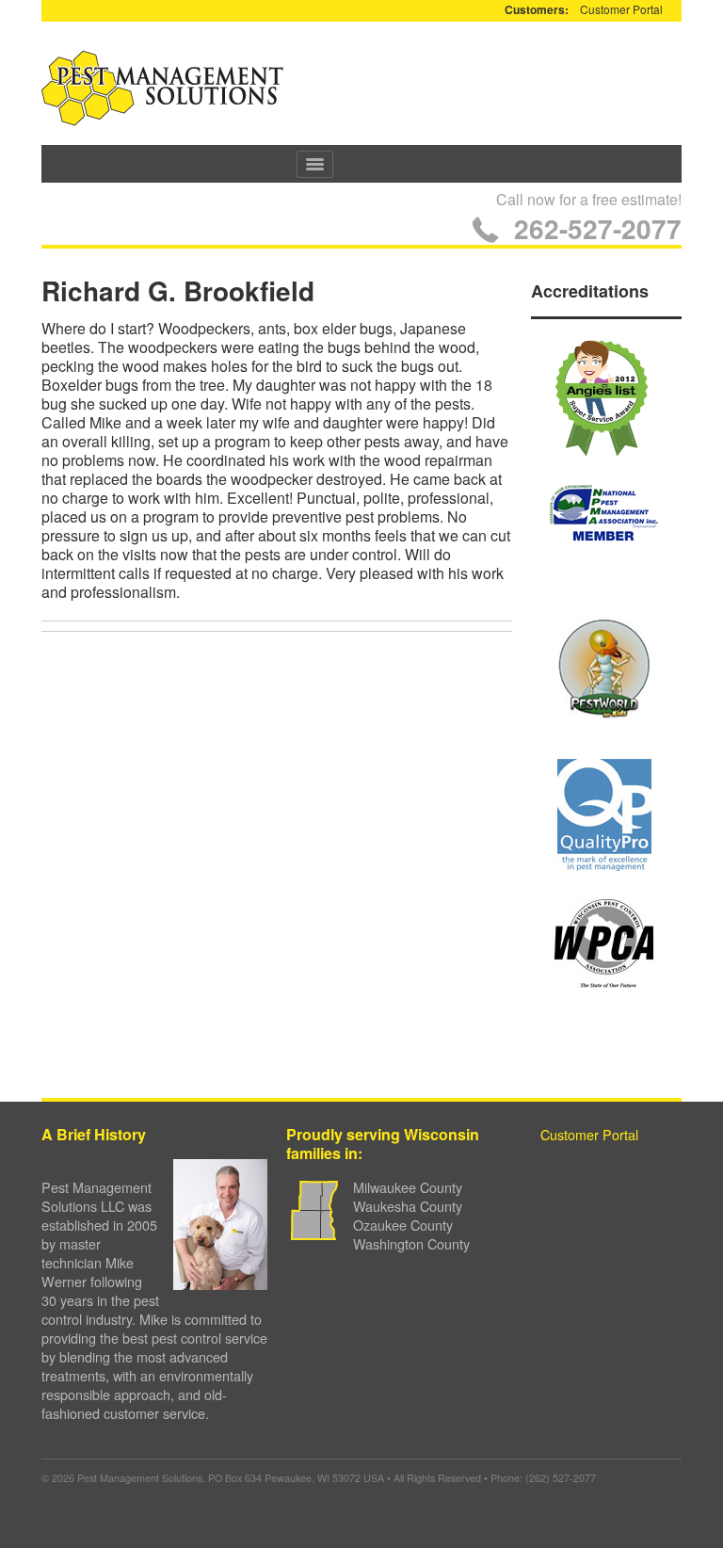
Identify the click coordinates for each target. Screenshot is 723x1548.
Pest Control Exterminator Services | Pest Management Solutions (162, 88)
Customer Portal (621, 9)
